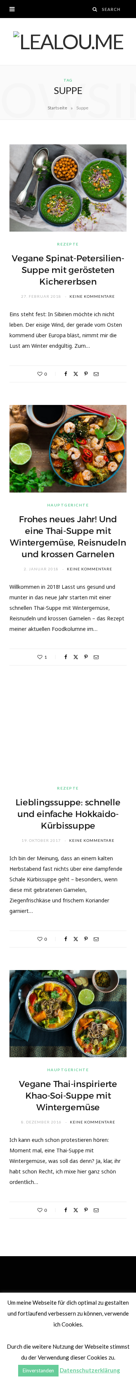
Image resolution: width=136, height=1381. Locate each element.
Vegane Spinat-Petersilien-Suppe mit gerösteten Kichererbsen (68, 270)
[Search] (95, 9)
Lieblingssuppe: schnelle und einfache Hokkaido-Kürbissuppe (67, 814)
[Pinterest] (86, 373)
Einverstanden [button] (38, 1370)
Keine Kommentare (92, 296)
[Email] (96, 373)
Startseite (57, 108)
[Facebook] (65, 373)
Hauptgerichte (68, 505)
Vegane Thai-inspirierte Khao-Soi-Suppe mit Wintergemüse (68, 1096)
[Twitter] (75, 373)
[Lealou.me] (68, 41)
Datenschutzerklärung (90, 1370)
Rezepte (68, 244)
